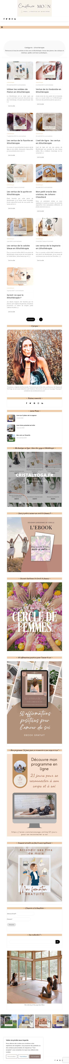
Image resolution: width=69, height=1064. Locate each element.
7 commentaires (19, 291)
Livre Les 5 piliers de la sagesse (27, 415)
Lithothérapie (10, 82)
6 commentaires (21, 85)
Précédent (31, 319)
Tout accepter (35, 1056)
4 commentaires (48, 85)
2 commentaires (47, 187)
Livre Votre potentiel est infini (26, 425)
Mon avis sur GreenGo (23, 435)
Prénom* (9, 919)
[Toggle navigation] (2, 27)
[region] (23, 1048)
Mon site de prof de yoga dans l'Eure (34, 1005)
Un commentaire (21, 136)
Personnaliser (12, 1056)
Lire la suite (11, 106)
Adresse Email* (11, 914)
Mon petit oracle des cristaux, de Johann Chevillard (46, 194)
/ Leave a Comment (18, 187)
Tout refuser (23, 1056)
